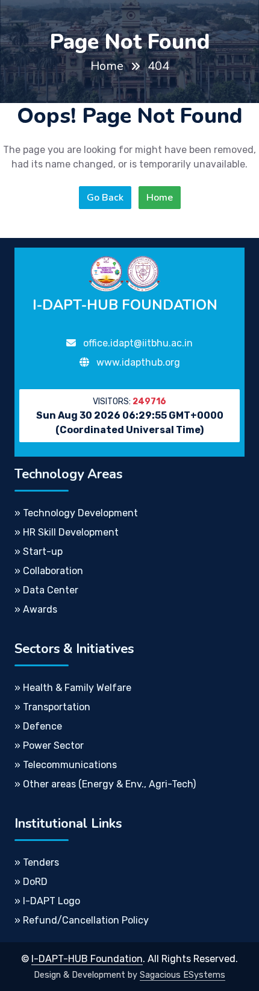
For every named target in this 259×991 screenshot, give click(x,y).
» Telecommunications (65, 765)
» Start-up (38, 551)
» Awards (35, 609)
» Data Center (46, 590)
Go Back (105, 197)
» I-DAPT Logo (47, 901)
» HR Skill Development (66, 532)
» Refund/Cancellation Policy (81, 920)
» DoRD (31, 881)
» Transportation (52, 707)
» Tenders (36, 862)
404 (158, 66)
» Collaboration (48, 571)
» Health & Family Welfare (72, 687)
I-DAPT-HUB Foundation (87, 958)
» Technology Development (76, 513)
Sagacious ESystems (182, 975)
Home (106, 66)
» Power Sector (49, 745)
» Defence (38, 726)
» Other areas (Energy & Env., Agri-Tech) (105, 784)
